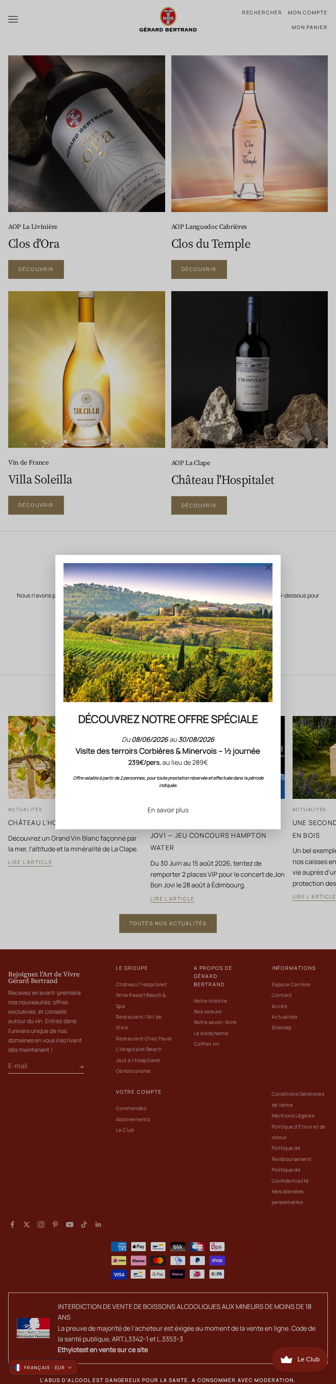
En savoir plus (168, 809)
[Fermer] (268, 567)
